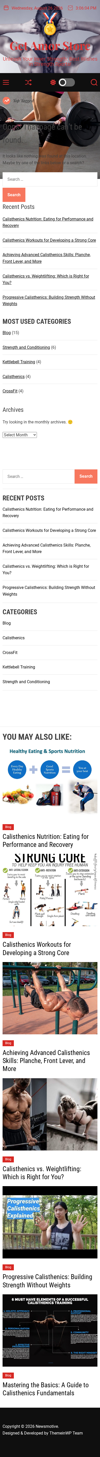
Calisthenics (14, 376)
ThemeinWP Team (66, 1433)
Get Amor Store (50, 45)
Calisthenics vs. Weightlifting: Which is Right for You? (42, 1173)
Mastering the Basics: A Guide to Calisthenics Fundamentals (46, 1389)
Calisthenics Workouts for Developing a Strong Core (49, 240)
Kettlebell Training (19, 361)
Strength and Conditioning (26, 347)
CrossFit (10, 391)
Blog (7, 332)
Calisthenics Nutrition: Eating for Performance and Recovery (46, 840)
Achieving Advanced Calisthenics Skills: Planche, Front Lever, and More (46, 1061)
